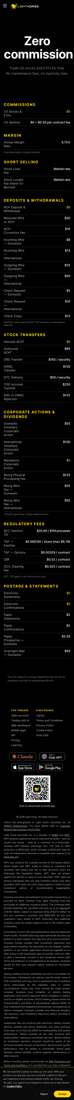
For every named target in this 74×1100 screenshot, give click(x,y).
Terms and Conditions (49, 720)
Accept (62, 1094)
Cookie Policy (44, 730)
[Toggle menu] (5, 5)
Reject (44, 1094)
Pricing (15, 740)
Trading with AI (20, 720)
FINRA (55, 835)
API (13, 735)
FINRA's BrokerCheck (16, 825)
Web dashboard (20, 725)
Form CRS (42, 735)
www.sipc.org (11, 856)
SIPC (67, 835)
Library (40, 715)
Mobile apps (18, 730)
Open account (19, 715)
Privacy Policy (45, 725)
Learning (16, 745)
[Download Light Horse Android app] (37, 788)
